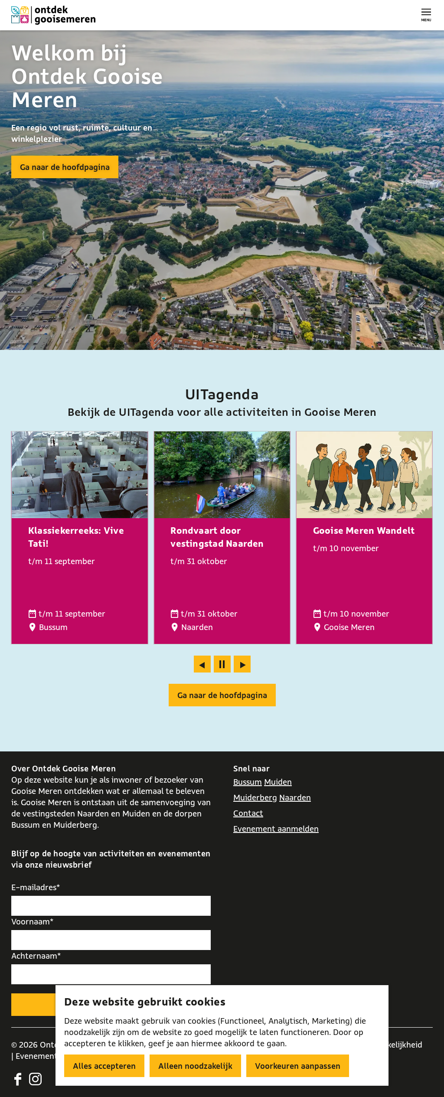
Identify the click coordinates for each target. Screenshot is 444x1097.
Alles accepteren (104, 1065)
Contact (248, 813)
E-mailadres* (35, 887)
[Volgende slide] (242, 664)
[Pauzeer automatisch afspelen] (222, 664)
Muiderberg (255, 797)
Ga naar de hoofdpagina (65, 167)
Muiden (278, 781)
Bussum (247, 781)
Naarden (295, 797)
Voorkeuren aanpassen (297, 1065)
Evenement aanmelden (276, 828)
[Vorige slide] (202, 664)
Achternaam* (36, 955)
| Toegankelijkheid (389, 1044)
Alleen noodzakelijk (195, 1065)
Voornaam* (32, 921)
